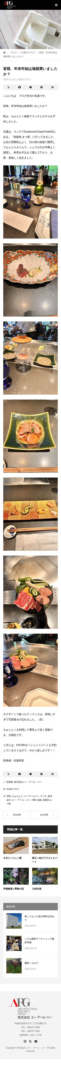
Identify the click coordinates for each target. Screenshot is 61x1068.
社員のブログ (24, 79)
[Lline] (30, 87)
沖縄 (34, 800)
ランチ (43, 796)
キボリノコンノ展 (12, 858)
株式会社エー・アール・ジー (28, 782)
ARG (9, 796)
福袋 (39, 800)
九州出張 (36, 888)
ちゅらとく (17, 796)
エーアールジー (31, 796)
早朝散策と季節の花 (13, 888)
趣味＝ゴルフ (31, 963)
